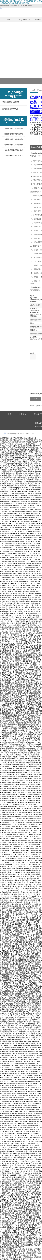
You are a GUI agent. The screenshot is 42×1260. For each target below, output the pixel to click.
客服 (12, 1255)
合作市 (28, 1251)
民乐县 (8, 1257)
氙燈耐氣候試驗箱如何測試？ (14, 139)
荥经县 (36, 1257)
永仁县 (13, 1257)
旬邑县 (12, 1251)
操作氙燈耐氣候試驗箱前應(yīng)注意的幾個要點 (14, 150)
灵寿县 (16, 1253)
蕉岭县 (28, 1255)
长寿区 (23, 1255)
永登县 (2, 1255)
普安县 (13, 1249)
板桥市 (6, 1251)
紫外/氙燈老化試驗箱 (10, 102)
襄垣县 (30, 1257)
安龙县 (30, 1249)
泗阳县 (28, 1253)
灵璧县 (34, 1255)
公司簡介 (22, 414)
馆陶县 (8, 1255)
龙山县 (24, 1249)
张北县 (19, 1249)
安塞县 (2, 1249)
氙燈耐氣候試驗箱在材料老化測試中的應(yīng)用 (14, 128)
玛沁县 (39, 1253)
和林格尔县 (9, 1253)
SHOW (2, 1257)
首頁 (8, 19)
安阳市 (25, 1257)
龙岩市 (17, 1255)
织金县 (19, 1257)
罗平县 (12, 1259)
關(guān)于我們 (24, 19)
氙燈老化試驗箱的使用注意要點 (14, 155)
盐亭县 (34, 1251)
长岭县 (6, 1259)
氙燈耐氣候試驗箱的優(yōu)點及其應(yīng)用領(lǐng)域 (14, 145)
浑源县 (8, 1249)
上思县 (22, 1253)
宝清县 (17, 1259)
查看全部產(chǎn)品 (10, 109)
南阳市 (33, 1253)
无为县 (17, 1251)
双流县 (23, 1251)
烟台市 (23, 1259)
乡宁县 (36, 1249)
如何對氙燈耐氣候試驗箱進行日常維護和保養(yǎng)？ (14, 134)
